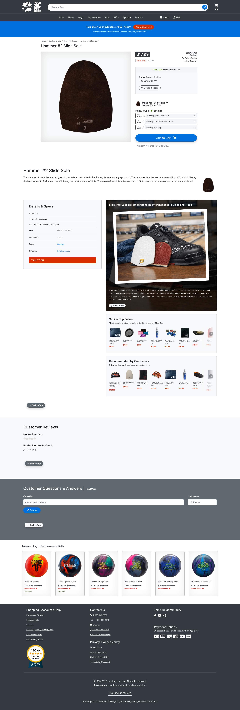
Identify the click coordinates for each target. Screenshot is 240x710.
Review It (31, 449)
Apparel (127, 17)
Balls (61, 17)
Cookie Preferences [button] (98, 652)
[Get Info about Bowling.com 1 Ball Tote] (144, 115)
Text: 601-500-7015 (100, 630)
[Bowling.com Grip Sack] (143, 332)
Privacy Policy (96, 647)
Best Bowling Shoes (34, 639)
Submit (33, 510)
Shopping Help (32, 620)
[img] (182, 636)
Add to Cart (164, 138)
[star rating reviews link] (188, 53)
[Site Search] (204, 7)
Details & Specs (150, 88)
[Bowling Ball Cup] (129, 332)
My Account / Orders (35, 615)
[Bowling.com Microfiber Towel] (115, 332)
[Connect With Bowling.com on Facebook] (156, 616)
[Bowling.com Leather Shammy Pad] (185, 332)
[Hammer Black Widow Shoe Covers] (198, 374)
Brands (139, 17)
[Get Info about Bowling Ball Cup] (143, 127)
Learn (166, 17)
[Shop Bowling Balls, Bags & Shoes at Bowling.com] (31, 7)
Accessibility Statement (100, 662)
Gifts (116, 17)
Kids (107, 17)
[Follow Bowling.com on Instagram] (165, 616)
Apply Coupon (143, 27)
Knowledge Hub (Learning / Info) (39, 630)
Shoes (71, 17)
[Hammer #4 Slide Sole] (129, 374)
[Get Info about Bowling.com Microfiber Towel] (143, 121)
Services (29, 625)
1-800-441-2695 (99, 615)
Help (178, 17)
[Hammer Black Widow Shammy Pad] (143, 374)
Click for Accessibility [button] (99, 657)
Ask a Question (190, 61)
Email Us (96, 625)
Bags (81, 17)
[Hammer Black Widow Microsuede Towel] (212, 374)
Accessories (94, 17)
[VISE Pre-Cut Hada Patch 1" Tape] (171, 332)
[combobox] (126, 7)
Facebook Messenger (100, 635)
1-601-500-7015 (102, 620)
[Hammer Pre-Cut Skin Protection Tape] (157, 374)
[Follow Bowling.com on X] (160, 616)
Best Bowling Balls (34, 635)
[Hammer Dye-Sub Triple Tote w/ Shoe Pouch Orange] (115, 374)
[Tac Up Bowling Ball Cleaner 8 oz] (157, 332)
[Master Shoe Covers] (198, 332)
